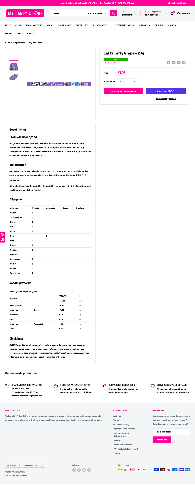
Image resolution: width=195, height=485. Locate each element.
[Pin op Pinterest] (174, 62)
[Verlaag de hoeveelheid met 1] (121, 81)
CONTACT (31, 33)
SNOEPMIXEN (82, 25)
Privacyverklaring (121, 424)
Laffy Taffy (109, 62)
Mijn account (151, 14)
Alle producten (19, 42)
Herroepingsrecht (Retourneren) (121, 434)
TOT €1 (19, 33)
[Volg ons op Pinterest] (79, 470)
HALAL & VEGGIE (34, 25)
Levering (117, 440)
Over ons (117, 415)
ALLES (18, 25)
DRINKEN (159, 25)
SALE (170, 25)
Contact (116, 420)
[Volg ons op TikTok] (89, 470)
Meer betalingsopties (166, 98)
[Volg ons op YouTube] (84, 470)
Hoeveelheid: (110, 81)
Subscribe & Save (179, 3)
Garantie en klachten (122, 444)
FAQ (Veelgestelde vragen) (125, 448)
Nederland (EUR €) (32, 465)
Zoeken (116, 453)
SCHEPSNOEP (64, 25)
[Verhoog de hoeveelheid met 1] (135, 81)
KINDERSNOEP (100, 25)
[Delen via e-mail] (184, 62)
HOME (8, 25)
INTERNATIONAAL (123, 25)
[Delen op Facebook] (168, 62)
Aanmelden (162, 439)
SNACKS (143, 25)
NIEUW (8, 33)
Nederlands (11, 465)
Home (7, 42)
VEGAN (50, 25)
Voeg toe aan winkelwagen (123, 91)
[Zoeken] (113, 13)
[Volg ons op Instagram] (74, 470)
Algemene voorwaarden (124, 428)
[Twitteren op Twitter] (179, 62)
